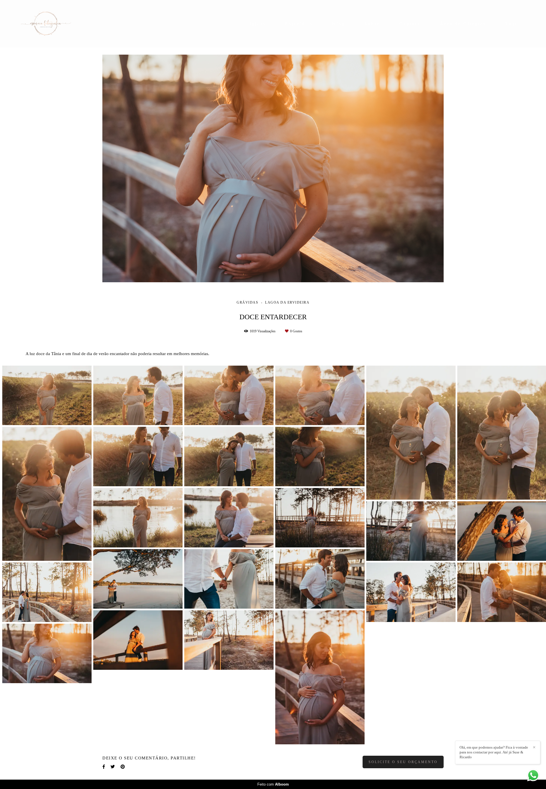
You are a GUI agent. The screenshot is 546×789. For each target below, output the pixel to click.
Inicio (257, 23)
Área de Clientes (463, 23)
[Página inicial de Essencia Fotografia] (52, 24)
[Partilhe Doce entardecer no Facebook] (103, 767)
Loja (511, 23)
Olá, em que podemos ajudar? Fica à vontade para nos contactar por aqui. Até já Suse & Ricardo (494, 752)
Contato (410, 23)
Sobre (372, 23)
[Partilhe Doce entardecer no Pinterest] (123, 767)
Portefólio (299, 23)
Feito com (273, 784)
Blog (338, 23)
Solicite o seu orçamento (403, 762)
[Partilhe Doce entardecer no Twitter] (113, 767)
